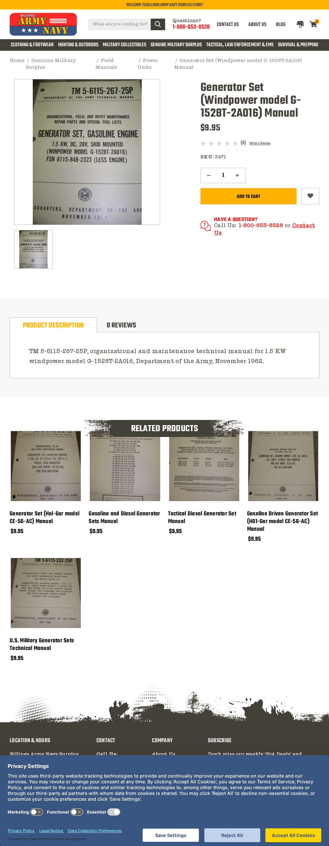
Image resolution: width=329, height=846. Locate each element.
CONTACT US (228, 24)
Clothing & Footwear (32, 45)
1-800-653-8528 (191, 27)
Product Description (53, 325)
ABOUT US (257, 24)
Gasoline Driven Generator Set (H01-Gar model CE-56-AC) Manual (282, 521)
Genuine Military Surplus (176, 45)
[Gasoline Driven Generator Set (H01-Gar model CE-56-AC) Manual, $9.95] (283, 466)
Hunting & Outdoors (78, 45)
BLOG (280, 24)
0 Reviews (121, 325)
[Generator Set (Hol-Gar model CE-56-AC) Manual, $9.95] (46, 466)
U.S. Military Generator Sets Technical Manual (42, 645)
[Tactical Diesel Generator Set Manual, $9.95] (204, 466)
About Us (163, 754)
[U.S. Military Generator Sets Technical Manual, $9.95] (46, 593)
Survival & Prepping (298, 45)
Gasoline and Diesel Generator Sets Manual (124, 518)
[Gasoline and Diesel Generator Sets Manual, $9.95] (125, 466)
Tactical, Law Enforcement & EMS (239, 45)
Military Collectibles (124, 45)
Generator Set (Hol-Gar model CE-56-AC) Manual (44, 518)
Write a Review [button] (260, 143)
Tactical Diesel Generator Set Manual (202, 518)
